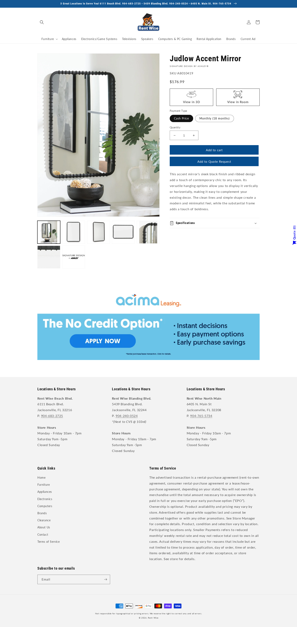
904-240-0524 (127, 416)
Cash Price (181, 118)
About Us (43, 527)
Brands (42, 513)
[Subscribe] (105, 579)
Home (41, 477)
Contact (42, 534)
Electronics (44, 499)
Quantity (175, 127)
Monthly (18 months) (214, 118)
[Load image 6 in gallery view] (48, 257)
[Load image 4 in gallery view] (123, 232)
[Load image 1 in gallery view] (48, 232)
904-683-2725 (52, 416)
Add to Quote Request (214, 161)
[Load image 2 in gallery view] (73, 232)
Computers (44, 506)
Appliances (44, 491)
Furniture (43, 484)
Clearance (44, 520)
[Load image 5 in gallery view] (148, 232)
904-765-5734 (201, 416)
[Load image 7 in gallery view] (73, 257)
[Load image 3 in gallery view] (98, 232)
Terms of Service (48, 541)
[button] (41, 22)
